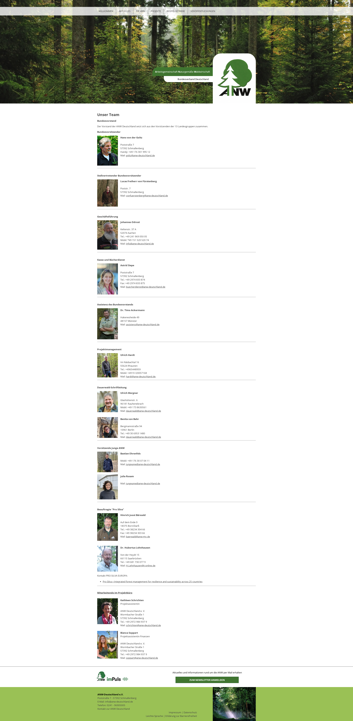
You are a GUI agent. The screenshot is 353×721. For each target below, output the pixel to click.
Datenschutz (190, 712)
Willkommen (106, 11)
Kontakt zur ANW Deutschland (113, 708)
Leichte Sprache (154, 716)
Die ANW (140, 11)
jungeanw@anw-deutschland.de (143, 464)
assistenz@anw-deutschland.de (143, 324)
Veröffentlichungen (203, 11)
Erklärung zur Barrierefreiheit (181, 716)
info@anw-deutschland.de (140, 243)
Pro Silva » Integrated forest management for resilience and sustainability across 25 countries (152, 581)
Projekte (156, 11)
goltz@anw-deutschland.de (140, 155)
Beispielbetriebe (176, 11)
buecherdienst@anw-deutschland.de (145, 286)
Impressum (175, 712)
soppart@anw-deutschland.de (142, 657)
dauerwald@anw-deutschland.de (143, 410)
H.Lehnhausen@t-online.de (140, 565)
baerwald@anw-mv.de (138, 536)
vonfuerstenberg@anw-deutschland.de (147, 195)
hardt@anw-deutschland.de (141, 376)
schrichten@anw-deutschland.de (143, 625)
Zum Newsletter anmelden (207, 680)
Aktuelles (124, 11)
